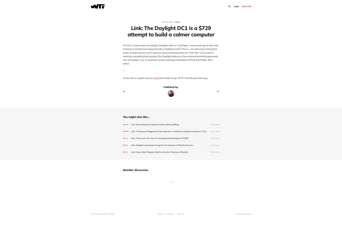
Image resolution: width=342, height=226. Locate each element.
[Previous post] (125, 91)
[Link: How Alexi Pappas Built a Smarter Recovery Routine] (171, 152)
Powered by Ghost (243, 214)
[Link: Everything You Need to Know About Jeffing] (171, 124)
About (160, 214)
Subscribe (246, 6)
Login (236, 6)
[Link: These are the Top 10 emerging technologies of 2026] (171, 138)
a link (156, 78)
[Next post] (217, 91)
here (205, 78)
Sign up (181, 214)
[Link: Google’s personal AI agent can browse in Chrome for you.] (171, 145)
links (177, 22)
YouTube (170, 214)
